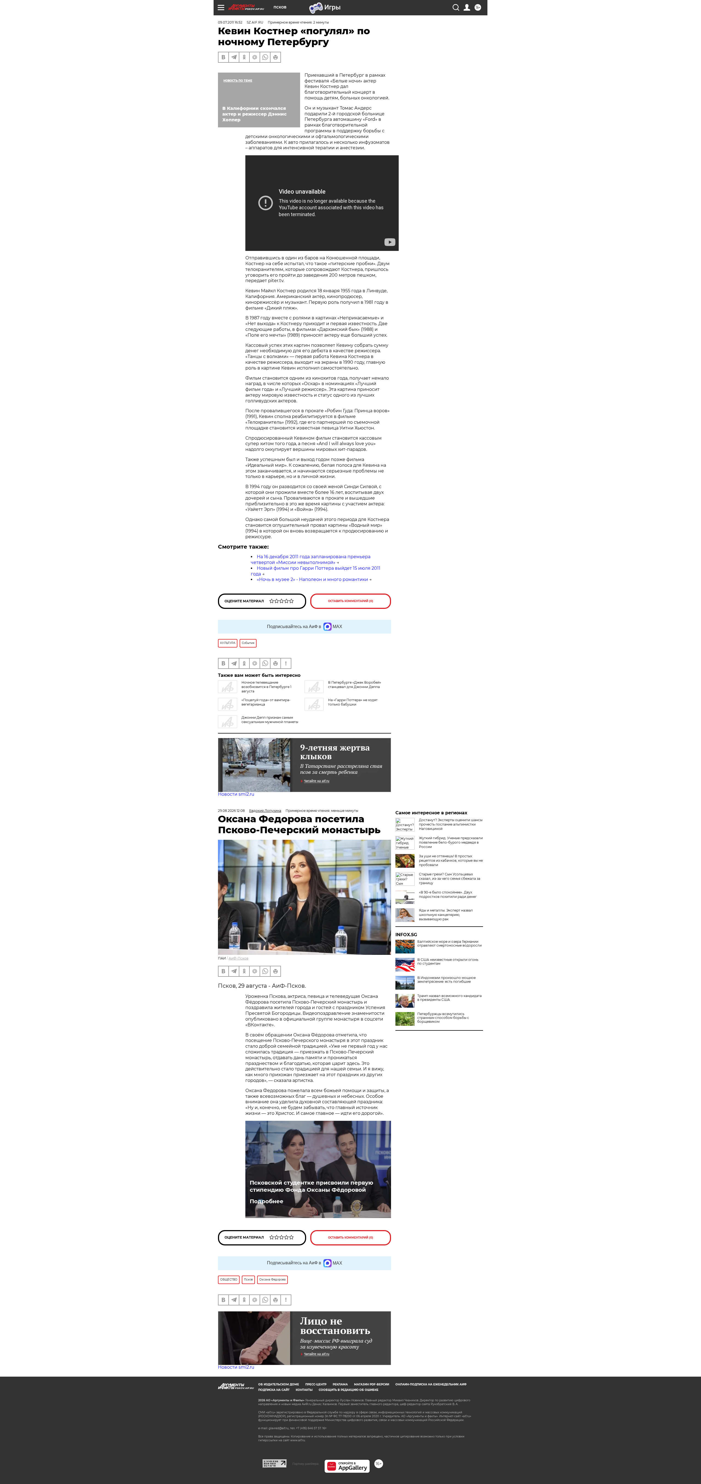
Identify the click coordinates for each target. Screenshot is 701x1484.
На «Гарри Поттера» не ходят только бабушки (353, 702)
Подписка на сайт (273, 1390)
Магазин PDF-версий (371, 1384)
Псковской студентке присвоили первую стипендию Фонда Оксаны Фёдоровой (311, 1186)
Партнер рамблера (305, 1463)
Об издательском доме (278, 1384)
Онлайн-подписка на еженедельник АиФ (431, 1384)
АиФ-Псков (238, 958)
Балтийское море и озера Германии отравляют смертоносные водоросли (449, 943)
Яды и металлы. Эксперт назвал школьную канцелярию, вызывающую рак (446, 914)
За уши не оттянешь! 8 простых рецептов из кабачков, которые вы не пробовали (451, 860)
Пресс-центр (315, 1384)
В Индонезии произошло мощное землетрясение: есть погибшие (446, 980)
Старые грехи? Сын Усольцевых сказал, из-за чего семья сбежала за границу (449, 878)
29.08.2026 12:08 (231, 811)
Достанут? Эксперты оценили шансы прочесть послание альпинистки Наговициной (450, 824)
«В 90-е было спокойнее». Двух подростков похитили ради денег (448, 894)
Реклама (340, 1384)
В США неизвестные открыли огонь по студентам (447, 962)
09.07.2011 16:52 (230, 22)
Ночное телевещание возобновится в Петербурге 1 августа (266, 686)
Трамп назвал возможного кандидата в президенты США (449, 998)
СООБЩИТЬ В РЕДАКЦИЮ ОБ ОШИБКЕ (348, 1390)
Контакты (304, 1390)
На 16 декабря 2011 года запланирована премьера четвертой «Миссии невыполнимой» (310, 559)
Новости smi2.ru (236, 794)
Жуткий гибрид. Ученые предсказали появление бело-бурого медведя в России (451, 842)
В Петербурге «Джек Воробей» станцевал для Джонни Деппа (354, 684)
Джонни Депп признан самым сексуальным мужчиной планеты (270, 719)
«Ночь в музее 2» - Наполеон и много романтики (312, 579)
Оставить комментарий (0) (350, 601)
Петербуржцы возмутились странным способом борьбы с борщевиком (443, 1018)
